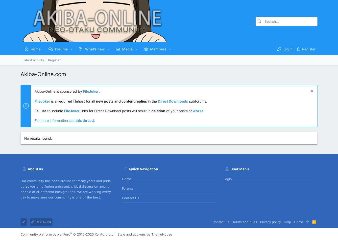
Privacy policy (270, 222)
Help (287, 222)
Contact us (130, 198)
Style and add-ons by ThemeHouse (145, 234)
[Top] (308, 222)
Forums (127, 188)
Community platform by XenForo (68, 234)
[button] (71, 49)
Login (227, 179)
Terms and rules (244, 222)
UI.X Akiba (42, 222)
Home (126, 179)
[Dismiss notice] (311, 91)
